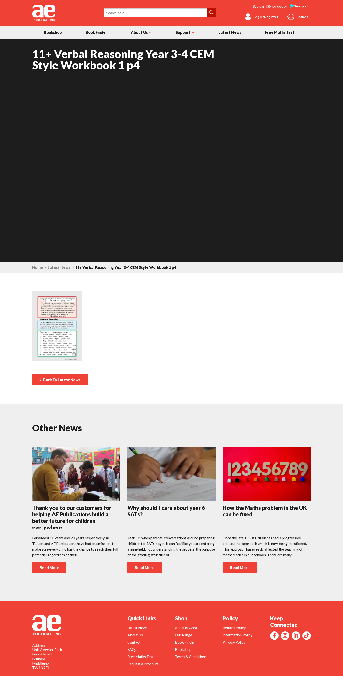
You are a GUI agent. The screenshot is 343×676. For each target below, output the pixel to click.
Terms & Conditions (190, 656)
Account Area (186, 627)
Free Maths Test (279, 32)
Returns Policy (234, 627)
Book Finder (96, 32)
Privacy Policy (234, 642)
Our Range (183, 635)
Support (183, 32)
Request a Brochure (143, 664)
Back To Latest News (61, 380)
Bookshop (53, 32)
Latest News (229, 32)
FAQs (131, 649)
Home (37, 267)
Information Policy (237, 635)
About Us (139, 32)
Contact (133, 642)
